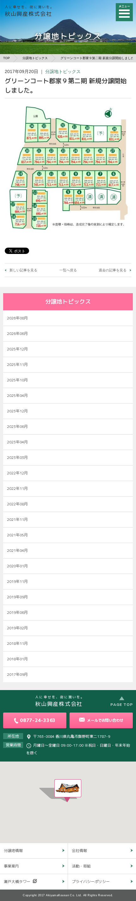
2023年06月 (17, 426)
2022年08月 (17, 504)
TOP (6, 58)
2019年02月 (17, 628)
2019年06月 (17, 612)
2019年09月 (17, 597)
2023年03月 (17, 457)
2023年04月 (17, 442)
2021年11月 (17, 519)
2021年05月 (17, 535)
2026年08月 (17, 318)
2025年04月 (17, 395)
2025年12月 (17, 349)
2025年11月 (17, 364)
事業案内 (11, 866)
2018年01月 (17, 659)
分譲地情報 (13, 850)
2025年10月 (17, 380)
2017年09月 (17, 674)
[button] (68, 791)
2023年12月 (17, 411)
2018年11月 (17, 643)
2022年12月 (17, 473)
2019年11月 (17, 581)
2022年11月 (17, 488)
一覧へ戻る (68, 270)
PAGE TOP (121, 704)
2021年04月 (17, 550)
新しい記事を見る (23, 270)
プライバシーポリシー (91, 881)
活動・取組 (81, 866)
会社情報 (79, 850)
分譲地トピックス (35, 58)
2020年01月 (17, 566)
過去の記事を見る (113, 270)
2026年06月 (17, 333)
